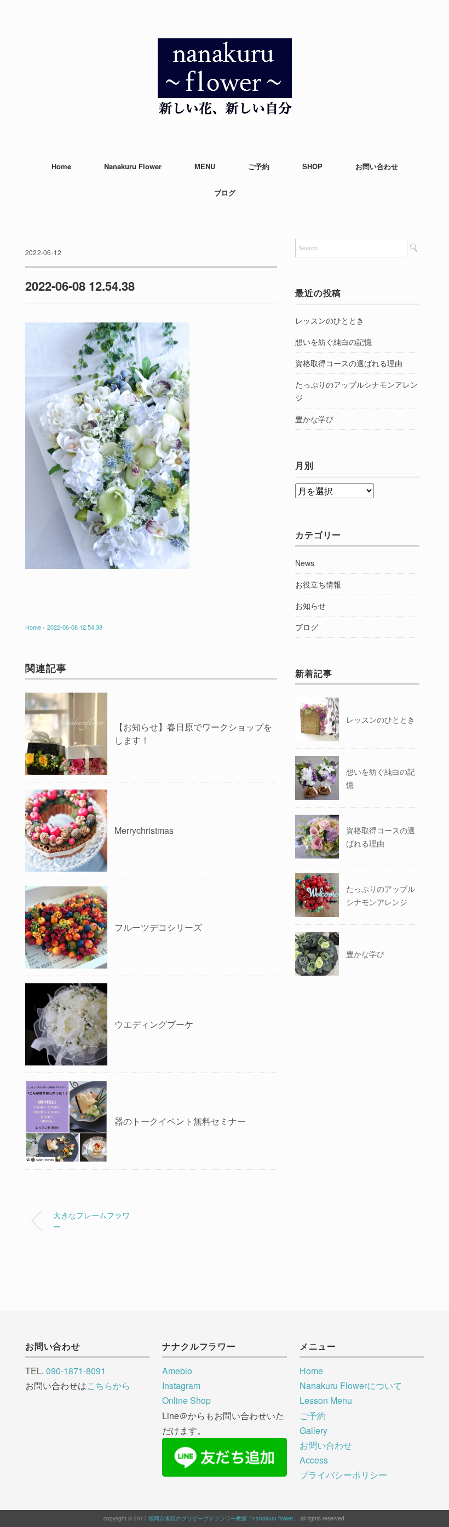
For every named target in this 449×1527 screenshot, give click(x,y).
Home (61, 166)
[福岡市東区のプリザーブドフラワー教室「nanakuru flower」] (225, 46)
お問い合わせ (376, 166)
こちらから (108, 1385)
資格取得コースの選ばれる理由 (348, 363)
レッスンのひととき (329, 320)
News (304, 562)
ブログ (224, 192)
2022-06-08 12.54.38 (74, 627)
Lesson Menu (326, 1400)
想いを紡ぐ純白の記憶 (333, 341)
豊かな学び (314, 418)
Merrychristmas (144, 830)
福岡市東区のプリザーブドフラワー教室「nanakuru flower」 (223, 1518)
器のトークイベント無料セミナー (180, 1121)
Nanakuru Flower (133, 166)
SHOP (312, 166)
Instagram (181, 1385)
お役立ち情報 (318, 584)
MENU (204, 166)
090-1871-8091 (76, 1370)
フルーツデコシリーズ (158, 927)
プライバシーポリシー (343, 1474)
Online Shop (186, 1400)
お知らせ (310, 605)
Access (314, 1460)
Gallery (313, 1430)
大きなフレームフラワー (91, 1220)
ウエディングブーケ (153, 1024)
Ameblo (177, 1370)
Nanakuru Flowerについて (351, 1385)
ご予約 (258, 166)
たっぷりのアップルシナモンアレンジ (356, 391)
